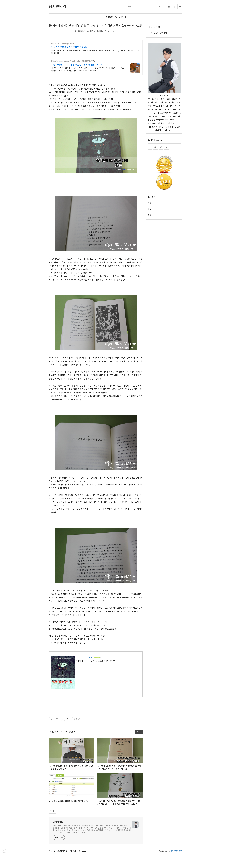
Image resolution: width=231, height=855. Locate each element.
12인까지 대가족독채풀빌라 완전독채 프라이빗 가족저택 (77, 64)
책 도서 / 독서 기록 (96, 31)
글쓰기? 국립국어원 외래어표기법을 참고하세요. (68, 801)
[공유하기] (57, 719)
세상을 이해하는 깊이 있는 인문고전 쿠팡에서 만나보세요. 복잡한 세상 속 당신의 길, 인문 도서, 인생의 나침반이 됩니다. (95, 52)
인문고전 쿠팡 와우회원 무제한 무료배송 (69, 47)
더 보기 (138, 732)
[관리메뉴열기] (4, 851)
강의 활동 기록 (111, 17)
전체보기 (122, 17)
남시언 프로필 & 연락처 (157, 33)
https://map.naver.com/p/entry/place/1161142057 (71, 61)
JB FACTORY (176, 851)
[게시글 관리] (60, 719)
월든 (90, 657)
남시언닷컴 (58, 822)
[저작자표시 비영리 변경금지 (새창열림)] (76, 719)
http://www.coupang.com (61, 44)
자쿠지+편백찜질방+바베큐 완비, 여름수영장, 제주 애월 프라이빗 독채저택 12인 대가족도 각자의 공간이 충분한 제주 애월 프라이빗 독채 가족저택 (87, 69)
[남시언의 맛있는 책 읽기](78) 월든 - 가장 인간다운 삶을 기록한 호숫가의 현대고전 (95, 25)
